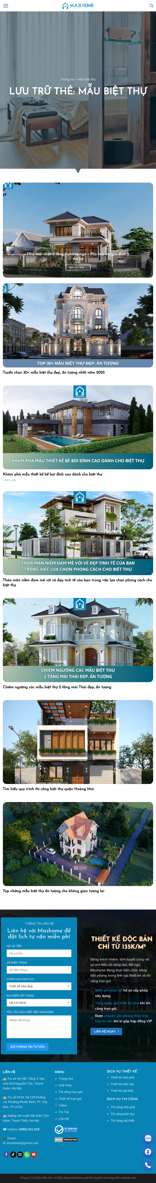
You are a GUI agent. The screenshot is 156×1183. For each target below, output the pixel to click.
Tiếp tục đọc (78, 267)
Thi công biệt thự (122, 1114)
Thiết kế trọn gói (70, 1099)
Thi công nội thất (122, 1120)
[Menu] (6, 5)
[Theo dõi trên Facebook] (6, 1154)
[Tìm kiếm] (151, 6)
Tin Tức (64, 1112)
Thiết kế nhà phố (122, 1077)
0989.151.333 (29, 1129)
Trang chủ (68, 79)
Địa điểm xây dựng (20, 995)
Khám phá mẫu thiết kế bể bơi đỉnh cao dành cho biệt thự (52, 474)
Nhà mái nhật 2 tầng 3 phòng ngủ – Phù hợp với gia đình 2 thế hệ (78, 256)
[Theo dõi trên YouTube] (34, 1154)
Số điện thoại (17, 962)
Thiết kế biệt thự (122, 1084)
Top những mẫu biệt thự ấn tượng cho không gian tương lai (53, 891)
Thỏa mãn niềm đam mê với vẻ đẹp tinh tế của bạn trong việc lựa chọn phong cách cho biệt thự (77, 582)
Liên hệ (64, 1118)
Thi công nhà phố (123, 1107)
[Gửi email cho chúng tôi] (20, 1154)
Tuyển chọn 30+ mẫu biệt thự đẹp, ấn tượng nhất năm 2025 (54, 373)
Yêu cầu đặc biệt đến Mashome (30, 1012)
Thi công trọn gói (70, 1092)
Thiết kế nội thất (122, 1091)
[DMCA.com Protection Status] (66, 1139)
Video (63, 1105)
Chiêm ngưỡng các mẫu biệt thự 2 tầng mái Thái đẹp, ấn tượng (57, 687)
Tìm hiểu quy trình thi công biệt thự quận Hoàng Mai (48, 789)
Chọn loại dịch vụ (20, 979)
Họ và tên (14, 946)
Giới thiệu (65, 1085)
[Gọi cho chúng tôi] (27, 1154)
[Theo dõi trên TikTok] (13, 1154)
